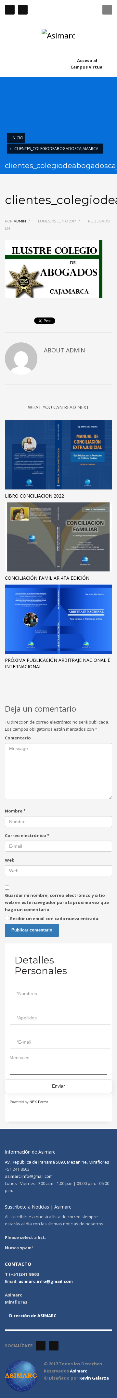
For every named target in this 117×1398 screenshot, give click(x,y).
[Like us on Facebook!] (41, 1345)
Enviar (58, 1086)
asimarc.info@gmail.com (29, 1176)
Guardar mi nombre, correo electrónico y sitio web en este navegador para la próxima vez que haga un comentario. (57, 902)
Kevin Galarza (94, 1378)
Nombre (15, 811)
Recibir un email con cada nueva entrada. (54, 918)
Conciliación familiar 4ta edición (47, 578)
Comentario (18, 738)
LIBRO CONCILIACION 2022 (34, 496)
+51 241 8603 (73, 9)
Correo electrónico (27, 835)
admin (20, 221)
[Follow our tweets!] (53, 1345)
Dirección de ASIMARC (32, 1315)
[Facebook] (10, 10)
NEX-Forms (39, 1102)
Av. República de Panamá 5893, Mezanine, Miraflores (57, 1162)
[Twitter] (23, 10)
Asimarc (78, 1371)
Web (10, 860)
